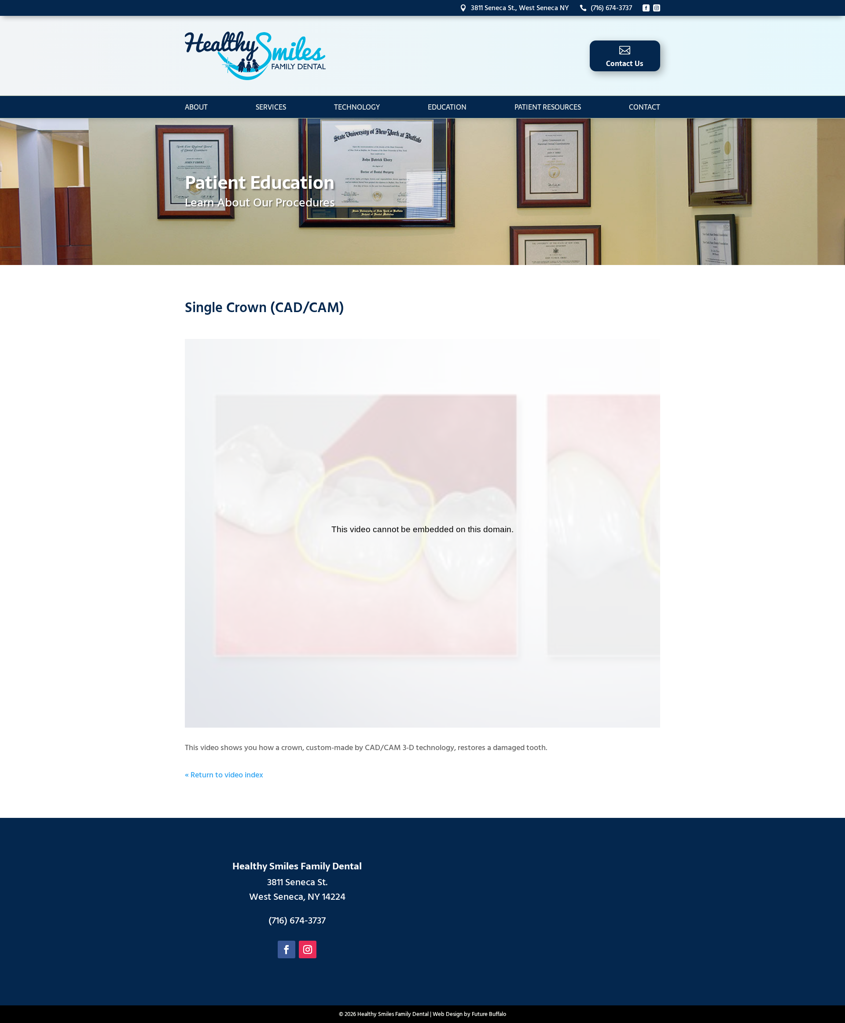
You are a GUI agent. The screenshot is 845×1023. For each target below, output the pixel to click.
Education (447, 107)
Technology (357, 107)
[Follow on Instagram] (307, 949)
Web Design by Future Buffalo (469, 1014)
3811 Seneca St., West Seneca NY (514, 8)
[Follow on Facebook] (286, 949)
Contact (644, 107)
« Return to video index (224, 775)
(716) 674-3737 (606, 8)
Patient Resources (547, 107)
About (196, 107)
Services (271, 107)
